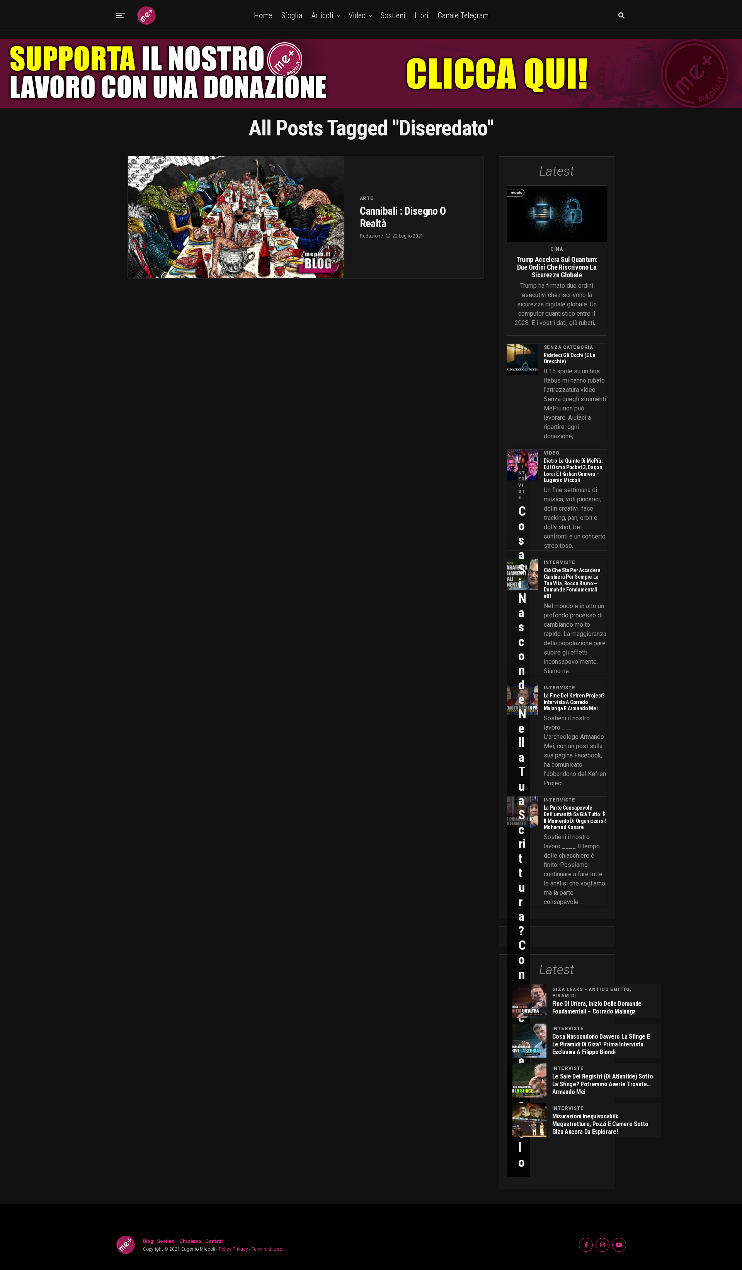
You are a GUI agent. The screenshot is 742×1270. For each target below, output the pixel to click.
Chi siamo (190, 1241)
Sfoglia (291, 15)
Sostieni (393, 15)
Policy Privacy (233, 1249)
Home (263, 15)
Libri (422, 15)
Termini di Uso (267, 1249)
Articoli (322, 15)
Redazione (371, 236)
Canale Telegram (463, 15)
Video (357, 15)
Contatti (214, 1241)
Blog (148, 1241)
